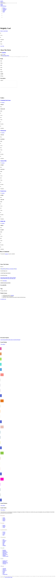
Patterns (4, 519)
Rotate (1, 30)
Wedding (4, 545)
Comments (2, 39)
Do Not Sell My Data (8, 577)
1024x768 (9, 278)
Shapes (4, 520)
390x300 (2, 278)
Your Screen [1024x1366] (4, 277)
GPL (15, 339)
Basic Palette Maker (5, 55)
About (2, 566)
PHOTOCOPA (5, 562)
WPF (7, 339)
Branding (4, 550)
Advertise (4, 568)
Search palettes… (3, 2)
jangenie (4, 52)
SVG (2, 339)
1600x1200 (13, 278)
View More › (3, 344)
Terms (4, 572)
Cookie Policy (5, 574)
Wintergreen (3, 130)
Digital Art (4, 540)
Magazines (4, 553)
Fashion (4, 541)
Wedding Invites (5, 556)
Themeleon (5, 561)
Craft (3, 539)
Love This (2, 46)
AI (14, 339)
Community (5, 8)
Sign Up (1, 1)
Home (4, 542)
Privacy (4, 571)
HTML (17, 339)
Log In (1, 0)
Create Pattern (5, 30)
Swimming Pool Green (5, 100)
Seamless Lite (5, 560)
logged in (6, 253)
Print (3, 543)
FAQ (3, 573)
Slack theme (5, 280)
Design (4, 339)
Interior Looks (5, 552)
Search (1, 4)
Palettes (4, 518)
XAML (9, 339)
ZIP (19, 339)
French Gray (3, 191)
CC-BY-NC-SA (3, 299)
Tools (4, 11)
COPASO (4, 563)
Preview (11, 277)
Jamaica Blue (3, 160)
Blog (3, 534)
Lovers (4, 533)
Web (3, 544)
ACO (13, 339)
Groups (4, 532)
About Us (4, 569)
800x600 (5, 278)
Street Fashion (5, 554)
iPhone (14, 277)
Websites (4, 555)
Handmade (4, 551)
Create (2, 523)
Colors (4, 517)
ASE (11, 339)
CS (1, 339)
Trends (4, 10)
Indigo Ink (2, 221)
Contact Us (5, 570)
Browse (4, 7)
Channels (4, 9)
